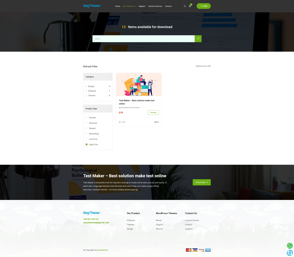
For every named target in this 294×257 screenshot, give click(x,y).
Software (92, 91)
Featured (93, 123)
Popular (92, 117)
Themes (91, 95)
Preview (153, 112)
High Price (93, 144)
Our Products (128, 6)
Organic (159, 224)
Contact (168, 6)
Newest (92, 128)
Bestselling (94, 133)
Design (91, 86)
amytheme (103, 250)
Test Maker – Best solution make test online (136, 102)
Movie (158, 220)
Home (117, 6)
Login (204, 6)
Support (142, 6)
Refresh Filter (90, 66)
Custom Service (192, 220)
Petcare (159, 228)
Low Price (93, 139)
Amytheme (125, 107)
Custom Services (155, 6)
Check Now (201, 182)
